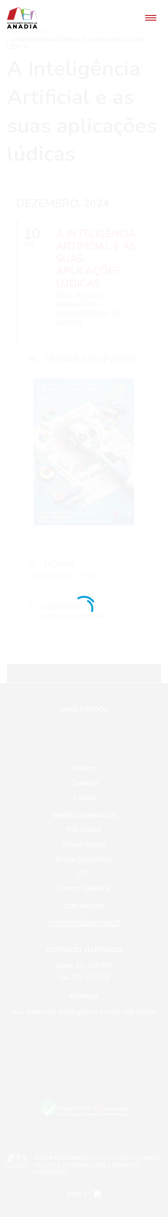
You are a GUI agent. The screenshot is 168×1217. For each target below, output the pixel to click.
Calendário (62, 607)
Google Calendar (73, 617)
